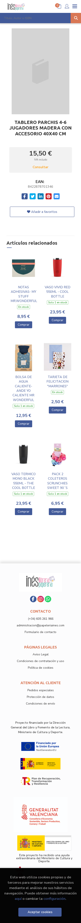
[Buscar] (76, 18)
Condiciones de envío (40, 704)
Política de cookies (40, 668)
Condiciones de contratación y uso (40, 661)
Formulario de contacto (40, 632)
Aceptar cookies (40, 912)
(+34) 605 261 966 (40, 619)
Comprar (23, 325)
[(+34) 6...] (48, 599)
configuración (54, 898)
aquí (18, 898)
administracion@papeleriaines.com (40, 625)
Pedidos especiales (40, 690)
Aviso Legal (41, 654)
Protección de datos (40, 697)
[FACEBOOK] (33, 599)
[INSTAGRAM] (40, 599)
